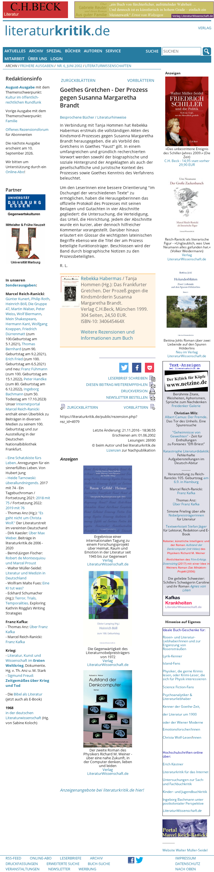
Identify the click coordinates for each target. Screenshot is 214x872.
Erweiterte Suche (63, 863)
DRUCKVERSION (134, 390)
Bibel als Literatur (28, 694)
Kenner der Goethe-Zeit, (181, 706)
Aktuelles (15, 50)
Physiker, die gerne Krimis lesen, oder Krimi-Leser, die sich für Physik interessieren (184, 675)
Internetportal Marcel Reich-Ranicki (23, 406)
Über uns (37, 58)
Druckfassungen (22, 863)
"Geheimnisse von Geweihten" (185, 434)
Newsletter (59, 868)
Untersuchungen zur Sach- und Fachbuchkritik (183, 781)
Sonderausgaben (21, 285)
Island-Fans (171, 663)
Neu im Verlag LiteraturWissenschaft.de (186, 354)
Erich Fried (14, 358)
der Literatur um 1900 (180, 714)
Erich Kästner (173, 764)
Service (113, 50)
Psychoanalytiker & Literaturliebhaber (177, 696)
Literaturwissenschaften (108, 65)
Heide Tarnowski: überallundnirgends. (22, 480)
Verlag (204, 27)
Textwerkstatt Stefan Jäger (186, 526)
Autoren (93, 50)
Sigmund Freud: (27, 680)
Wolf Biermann (29, 313)
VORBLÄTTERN (141, 80)
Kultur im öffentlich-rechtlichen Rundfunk (23, 100)
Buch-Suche (99, 863)
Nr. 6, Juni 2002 (69, 65)
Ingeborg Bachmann (22, 391)
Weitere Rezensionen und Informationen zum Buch (108, 335)
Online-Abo (15, 171)
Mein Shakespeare (21, 318)
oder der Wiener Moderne (183, 722)
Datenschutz (187, 863)
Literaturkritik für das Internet (185, 772)
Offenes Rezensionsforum (27, 129)
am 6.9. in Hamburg (191, 480)
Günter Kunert (18, 298)
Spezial (54, 50)
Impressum (185, 858)
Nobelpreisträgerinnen (186, 515)
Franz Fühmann (34, 368)
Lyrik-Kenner (172, 656)
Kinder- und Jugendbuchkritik (185, 791)
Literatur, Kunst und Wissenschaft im (25, 660)
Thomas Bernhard (20, 346)
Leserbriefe (70, 858)
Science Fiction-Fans (178, 687)
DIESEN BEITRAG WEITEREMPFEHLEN (117, 384)
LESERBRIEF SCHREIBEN (128, 378)
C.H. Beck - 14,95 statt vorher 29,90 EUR (187, 162)
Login (56, 58)
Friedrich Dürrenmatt (21, 331)
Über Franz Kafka (186, 504)
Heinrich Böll (16, 303)
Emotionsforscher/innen (181, 729)
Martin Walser (22, 308)
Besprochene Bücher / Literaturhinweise (93, 117)
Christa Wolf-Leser (177, 737)
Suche (152, 51)
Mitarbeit (14, 58)
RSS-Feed (13, 858)
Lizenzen (113, 450)
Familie (11, 120)
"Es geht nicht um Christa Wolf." (24, 517)
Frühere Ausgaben (37, 65)
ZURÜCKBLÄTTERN (78, 80)
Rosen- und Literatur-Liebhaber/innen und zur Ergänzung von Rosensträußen (182, 643)
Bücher (73, 50)
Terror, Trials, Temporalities (21, 601)
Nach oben (185, 868)
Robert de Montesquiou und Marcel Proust (25, 560)
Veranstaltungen (23, 868)
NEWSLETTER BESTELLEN (127, 397)
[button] (123, 368)
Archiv (36, 50)
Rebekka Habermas (101, 278)
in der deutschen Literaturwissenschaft (23, 715)
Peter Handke (35, 378)
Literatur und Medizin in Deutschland (25, 575)
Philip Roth (40, 298)
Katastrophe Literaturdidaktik (185, 451)
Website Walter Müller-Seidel (185, 850)
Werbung (87, 868)
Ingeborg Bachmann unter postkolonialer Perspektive (183, 801)
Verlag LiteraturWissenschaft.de (107, 562)
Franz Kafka (15, 641)
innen (197, 737)
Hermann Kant (18, 323)
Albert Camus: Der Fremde (185, 417)
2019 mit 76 (15, 507)
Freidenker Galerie (186, 405)
